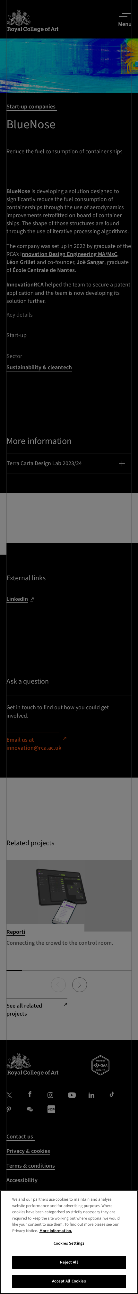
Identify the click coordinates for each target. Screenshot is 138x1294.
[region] (69, 1242)
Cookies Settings (69, 1243)
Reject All (69, 1262)
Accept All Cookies (69, 1281)
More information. (55, 1231)
